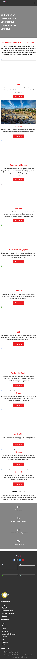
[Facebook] (14, 560)
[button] (34, 3)
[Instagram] (17, 560)
